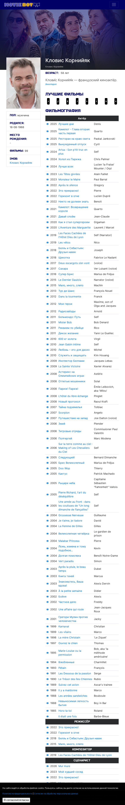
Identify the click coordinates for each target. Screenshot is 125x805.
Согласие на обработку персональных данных (56, 793)
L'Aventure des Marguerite (74, 227)
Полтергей (65, 438)
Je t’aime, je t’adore (70, 520)
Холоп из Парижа (69, 159)
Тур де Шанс (66, 290)
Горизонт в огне (68, 196)
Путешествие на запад (73, 418)
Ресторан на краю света (74, 138)
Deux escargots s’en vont (74, 263)
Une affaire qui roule (71, 609)
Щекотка (64, 257)
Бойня (62, 596)
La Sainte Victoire (69, 366)
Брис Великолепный (71, 462)
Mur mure (64, 766)
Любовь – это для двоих (74, 349)
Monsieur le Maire (69, 179)
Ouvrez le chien (67, 643)
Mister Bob (65, 322)
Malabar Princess (68, 540)
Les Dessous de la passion (74, 673)
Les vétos (64, 242)
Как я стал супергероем (74, 222)
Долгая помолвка (69, 555)
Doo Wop (64, 468)
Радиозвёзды (67, 311)
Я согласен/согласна (16, 800)
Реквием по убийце (70, 327)
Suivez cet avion (68, 684)
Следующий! (66, 457)
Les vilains (64, 632)
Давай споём (66, 216)
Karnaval (63, 626)
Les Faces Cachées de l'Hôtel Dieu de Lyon (85, 755)
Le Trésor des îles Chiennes (75, 679)
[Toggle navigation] (113, 4)
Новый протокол (69, 401)
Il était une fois (67, 716)
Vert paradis (66, 561)
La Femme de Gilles (70, 526)
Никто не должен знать (73, 201)
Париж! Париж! (68, 388)
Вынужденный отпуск (72, 144)
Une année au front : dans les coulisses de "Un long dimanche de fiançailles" (74, 505)
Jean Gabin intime (69, 344)
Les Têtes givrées (69, 174)
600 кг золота (67, 338)
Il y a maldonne (67, 690)
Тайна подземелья (70, 407)
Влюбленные (66, 662)
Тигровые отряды (69, 431)
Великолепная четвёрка (73, 533)
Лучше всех (65, 166)
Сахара (63, 268)
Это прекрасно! (68, 190)
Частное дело (67, 602)
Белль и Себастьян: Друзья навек (80, 738)
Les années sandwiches (72, 695)
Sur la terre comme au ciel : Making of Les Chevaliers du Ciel (75, 447)
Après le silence (68, 185)
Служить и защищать (72, 355)
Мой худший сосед (70, 771)
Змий (61, 423)
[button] (47, 124)
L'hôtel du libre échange (73, 396)
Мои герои (65, 303)
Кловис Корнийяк (21, 162)
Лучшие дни (66, 124)
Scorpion (63, 412)
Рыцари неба (66, 483)
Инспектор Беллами (71, 360)
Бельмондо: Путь (69, 317)
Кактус (62, 473)
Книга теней (66, 576)
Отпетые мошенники (71, 381)
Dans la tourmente (69, 296)
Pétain (62, 667)
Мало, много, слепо (70, 285)
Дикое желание (68, 333)
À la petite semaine (70, 590)
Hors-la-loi (65, 710)
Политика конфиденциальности (17, 793)
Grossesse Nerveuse (70, 515)
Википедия (50, 84)
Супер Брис (66, 274)
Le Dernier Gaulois (69, 279)
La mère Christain (69, 637)
